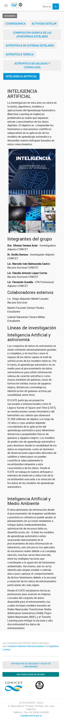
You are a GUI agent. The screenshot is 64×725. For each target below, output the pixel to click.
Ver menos (9, 16)
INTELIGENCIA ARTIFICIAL (21, 76)
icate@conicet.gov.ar (31, 715)
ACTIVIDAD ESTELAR (44, 23)
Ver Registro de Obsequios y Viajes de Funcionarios (31, 665)
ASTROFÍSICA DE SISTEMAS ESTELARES (30, 45)
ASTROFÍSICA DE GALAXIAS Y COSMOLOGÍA (32, 65)
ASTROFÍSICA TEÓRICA (19, 54)
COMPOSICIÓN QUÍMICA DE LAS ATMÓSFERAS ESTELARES (32, 34)
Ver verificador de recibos (31, 674)
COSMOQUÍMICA (15, 23)
